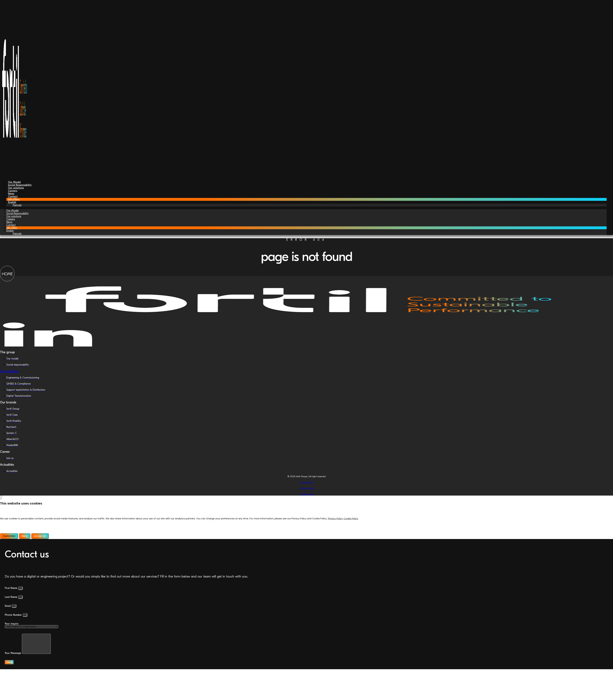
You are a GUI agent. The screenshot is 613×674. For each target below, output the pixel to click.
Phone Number (14, 614)
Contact (11, 224)
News (9, 222)
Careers (10, 219)
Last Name (11, 597)
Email (8, 606)
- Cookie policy (306, 494)
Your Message (13, 653)
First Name (11, 588)
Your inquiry (12, 623)
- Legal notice (306, 482)
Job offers (11, 227)
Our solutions (13, 216)
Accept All (40, 536)
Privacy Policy (335, 518)
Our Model (12, 210)
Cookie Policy (351, 518)
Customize (9, 536)
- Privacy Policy (306, 488)
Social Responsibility (17, 213)
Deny (24, 536)
